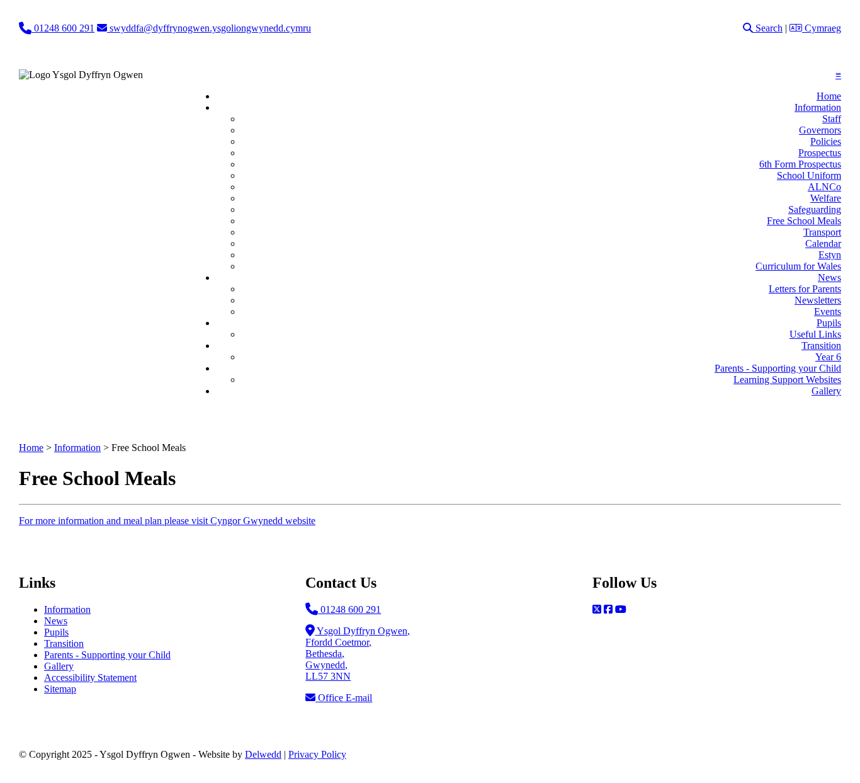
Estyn (829, 254)
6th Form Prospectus (800, 164)
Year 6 (828, 356)
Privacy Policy (317, 754)
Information (818, 107)
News (829, 277)
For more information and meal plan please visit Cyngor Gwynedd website (167, 520)
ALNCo (824, 186)
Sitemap (60, 688)
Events (827, 311)
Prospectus (819, 152)
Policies (825, 141)
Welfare (825, 198)
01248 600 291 (349, 609)
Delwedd (263, 754)
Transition (821, 345)
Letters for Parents (805, 288)
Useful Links (815, 334)
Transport (822, 232)
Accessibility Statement (90, 677)
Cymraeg (821, 28)
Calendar (823, 243)
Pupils (829, 322)
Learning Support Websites (787, 379)
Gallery (826, 391)
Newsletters (818, 300)
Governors (820, 130)
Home (829, 96)
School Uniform (809, 175)
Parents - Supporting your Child (778, 368)
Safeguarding (814, 209)
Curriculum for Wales (798, 266)
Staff (831, 118)
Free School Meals (804, 220)
